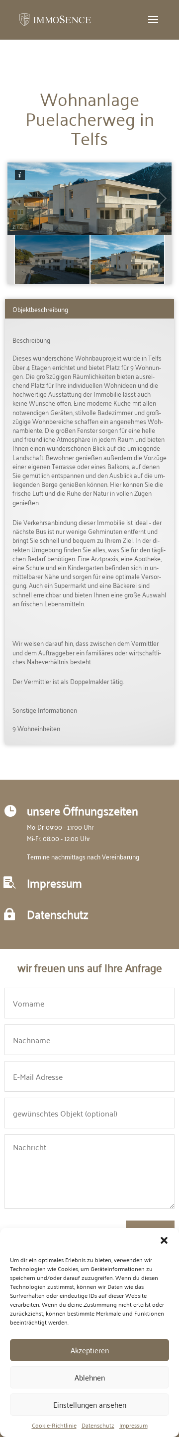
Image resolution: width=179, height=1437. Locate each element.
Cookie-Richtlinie (54, 1425)
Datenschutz (98, 1425)
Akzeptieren (90, 1350)
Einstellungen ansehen (89, 1404)
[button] (164, 1240)
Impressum (133, 1425)
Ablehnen (90, 1377)
